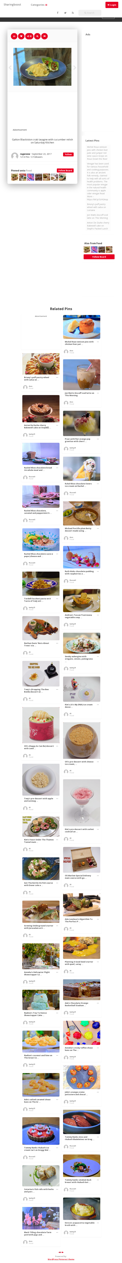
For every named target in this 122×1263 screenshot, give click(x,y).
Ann (71, 350)
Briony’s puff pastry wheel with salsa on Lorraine (96, 207)
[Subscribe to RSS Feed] (72, 13)
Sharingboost (12, 4)
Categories (38, 4)
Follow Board (65, 170)
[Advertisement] (49, 112)
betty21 (32, 434)
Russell (32, 476)
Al (30, 652)
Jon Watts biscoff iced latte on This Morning (97, 216)
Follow (68, 154)
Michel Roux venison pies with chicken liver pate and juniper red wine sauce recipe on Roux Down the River (97, 153)
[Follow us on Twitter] (65, 13)
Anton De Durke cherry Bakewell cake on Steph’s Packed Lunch (98, 225)
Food (29, 170)
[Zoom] (37, 36)
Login (113, 4)
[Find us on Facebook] (57, 13)
